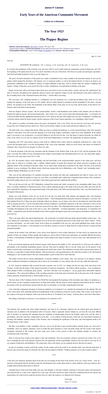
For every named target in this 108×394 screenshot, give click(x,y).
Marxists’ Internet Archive (67, 388)
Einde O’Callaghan (45, 51)
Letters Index (35, 388)
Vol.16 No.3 (34, 47)
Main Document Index (49, 388)
